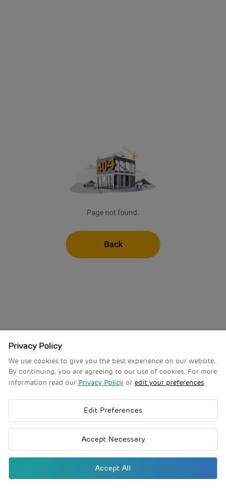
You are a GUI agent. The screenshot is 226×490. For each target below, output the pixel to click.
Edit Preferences (113, 410)
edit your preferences (169, 382)
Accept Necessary (113, 439)
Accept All (113, 468)
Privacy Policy (101, 382)
